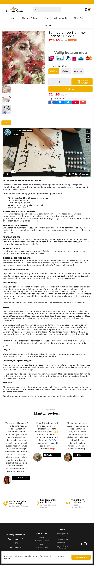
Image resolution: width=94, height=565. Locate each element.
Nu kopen (70, 89)
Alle (46, 18)
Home (13, 18)
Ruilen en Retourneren (63, 538)
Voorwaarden (62, 542)
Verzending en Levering (62, 547)
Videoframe (47, 25)
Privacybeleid (62, 534)
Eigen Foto (79, 18)
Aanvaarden (81, 557)
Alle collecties (61, 18)
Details (6, 122)
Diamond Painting (30, 18)
